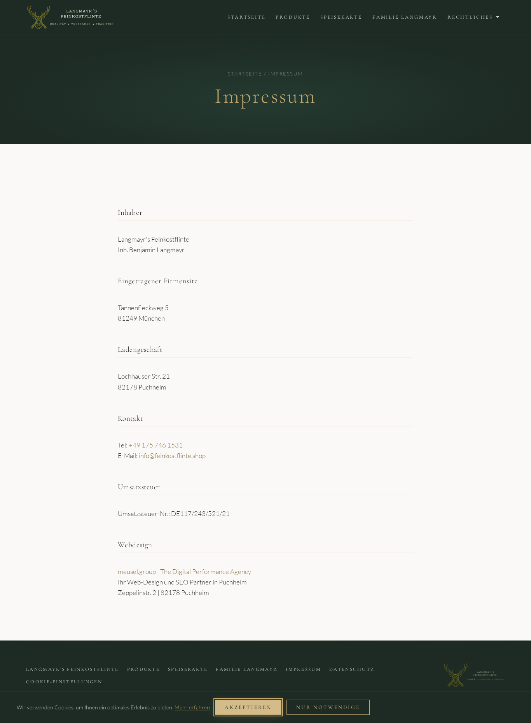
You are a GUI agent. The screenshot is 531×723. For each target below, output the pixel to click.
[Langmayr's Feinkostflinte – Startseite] (70, 17)
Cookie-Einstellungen (64, 682)
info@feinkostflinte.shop (172, 455)
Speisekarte (341, 17)
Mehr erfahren (192, 707)
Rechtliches (470, 17)
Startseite (246, 17)
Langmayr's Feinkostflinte (72, 669)
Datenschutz (351, 669)
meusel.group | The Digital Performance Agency (184, 571)
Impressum (303, 669)
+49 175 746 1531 (156, 445)
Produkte (293, 17)
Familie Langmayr (404, 17)
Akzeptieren (248, 707)
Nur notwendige (328, 707)
